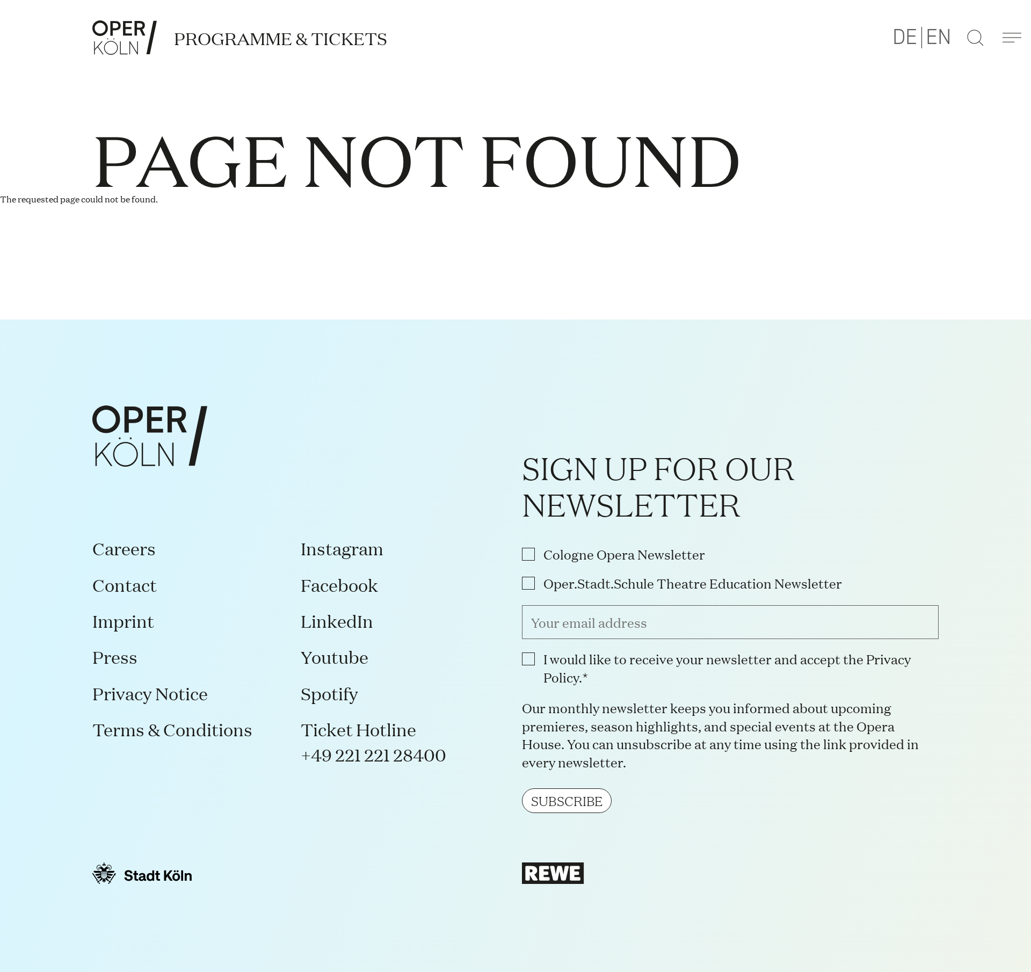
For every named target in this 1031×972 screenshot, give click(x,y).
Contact (124, 584)
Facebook (339, 584)
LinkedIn (337, 620)
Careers (124, 548)
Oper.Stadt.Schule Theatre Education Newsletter (692, 583)
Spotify (329, 693)
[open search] (975, 37)
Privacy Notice (150, 693)
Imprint (123, 620)
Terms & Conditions (172, 729)
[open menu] (1012, 37)
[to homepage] (124, 37)
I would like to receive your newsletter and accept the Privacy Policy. (727, 668)
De (904, 37)
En (939, 37)
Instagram (342, 548)
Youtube (334, 656)
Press (114, 656)
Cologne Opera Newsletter (624, 554)
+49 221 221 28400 (373, 754)
